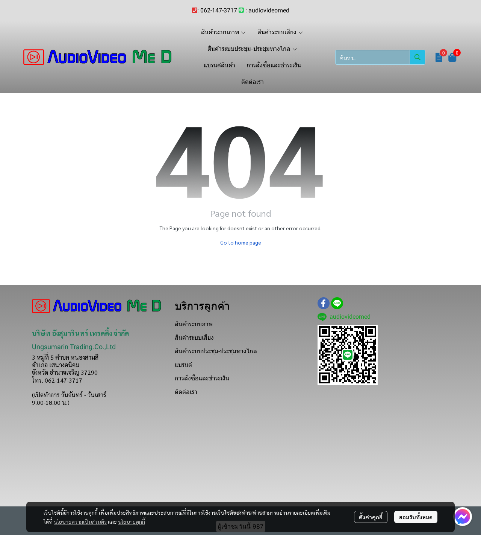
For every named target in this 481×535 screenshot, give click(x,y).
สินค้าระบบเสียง (194, 337)
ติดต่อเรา (186, 391)
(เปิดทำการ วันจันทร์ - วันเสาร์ (69, 395)
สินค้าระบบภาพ (194, 324)
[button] (380, 57)
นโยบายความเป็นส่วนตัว (80, 521)
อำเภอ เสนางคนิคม (55, 365)
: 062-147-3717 (217, 10)
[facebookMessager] (462, 516)
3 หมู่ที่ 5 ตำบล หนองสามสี (65, 357)
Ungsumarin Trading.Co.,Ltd (74, 347)
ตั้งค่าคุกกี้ (371, 517)
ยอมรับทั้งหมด (416, 517)
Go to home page (240, 242)
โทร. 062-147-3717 (57, 380)
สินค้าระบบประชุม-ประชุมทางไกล (216, 351)
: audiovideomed (267, 10)
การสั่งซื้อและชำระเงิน (202, 378)
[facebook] (324, 303)
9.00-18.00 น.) (51, 402)
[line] (337, 303)
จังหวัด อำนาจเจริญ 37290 (65, 372)
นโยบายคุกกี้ (131, 521)
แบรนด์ (183, 364)
